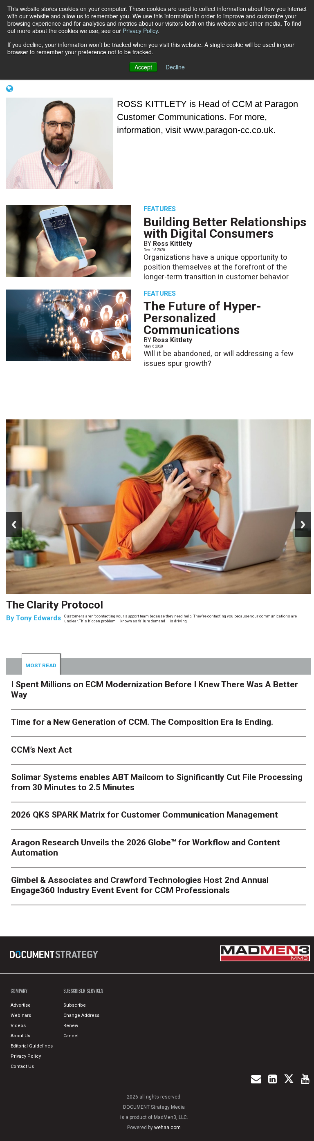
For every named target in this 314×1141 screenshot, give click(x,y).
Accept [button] (143, 67)
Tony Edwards (38, 618)
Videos (18, 1025)
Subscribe (74, 1005)
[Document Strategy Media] (54, 954)
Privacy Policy (140, 31)
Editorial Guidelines (32, 1046)
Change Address (81, 1015)
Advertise (21, 1005)
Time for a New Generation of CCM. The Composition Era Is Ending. (142, 722)
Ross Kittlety (172, 243)
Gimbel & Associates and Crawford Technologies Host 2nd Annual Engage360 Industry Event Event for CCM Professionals (140, 885)
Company (19, 990)
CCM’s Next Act (41, 750)
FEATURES (160, 209)
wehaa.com (167, 1127)
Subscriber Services (83, 990)
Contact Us (22, 1066)
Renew (70, 1025)
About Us (20, 1035)
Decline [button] (175, 67)
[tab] (41, 664)
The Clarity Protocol (55, 605)
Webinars (21, 1015)
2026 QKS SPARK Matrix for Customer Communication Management (144, 815)
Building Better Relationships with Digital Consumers (225, 228)
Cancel (70, 1035)
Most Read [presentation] (40, 665)
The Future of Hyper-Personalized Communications (202, 318)
